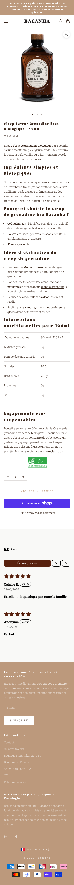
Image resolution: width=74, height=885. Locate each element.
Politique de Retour (16, 782)
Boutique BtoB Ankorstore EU (22, 755)
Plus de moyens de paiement (37, 513)
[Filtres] (56, 563)
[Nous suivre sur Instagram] (6, 837)
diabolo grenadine (52, 287)
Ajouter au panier (37, 491)
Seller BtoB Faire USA (17, 769)
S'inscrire (19, 720)
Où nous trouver (14, 749)
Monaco (28, 267)
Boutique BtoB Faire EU (19, 762)
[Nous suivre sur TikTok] (16, 837)
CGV (6, 775)
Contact (9, 742)
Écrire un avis (27, 563)
